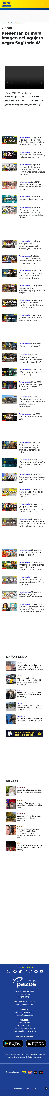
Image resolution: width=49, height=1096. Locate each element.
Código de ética (34, 1057)
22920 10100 (24, 994)
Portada (4, 23)
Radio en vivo (24, 1022)
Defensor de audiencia (13, 1054)
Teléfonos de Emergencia (24, 1028)
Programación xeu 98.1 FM (24, 1031)
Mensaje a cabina (24, 1025)
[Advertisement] (24, 883)
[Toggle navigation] (44, 3)
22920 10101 (24, 997)
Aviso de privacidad (16, 1057)
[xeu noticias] (6, 4)
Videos (12, 23)
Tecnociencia (21, 23)
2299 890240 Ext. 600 (24, 1012)
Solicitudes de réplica (34, 1054)
